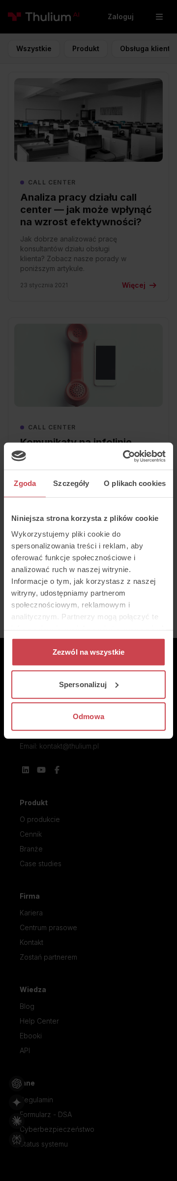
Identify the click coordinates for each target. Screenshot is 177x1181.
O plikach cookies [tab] (135, 483)
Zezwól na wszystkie (88, 652)
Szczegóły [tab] (71, 483)
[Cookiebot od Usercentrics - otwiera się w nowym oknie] (125, 456)
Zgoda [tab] (25, 483)
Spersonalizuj (83, 684)
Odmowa (88, 716)
